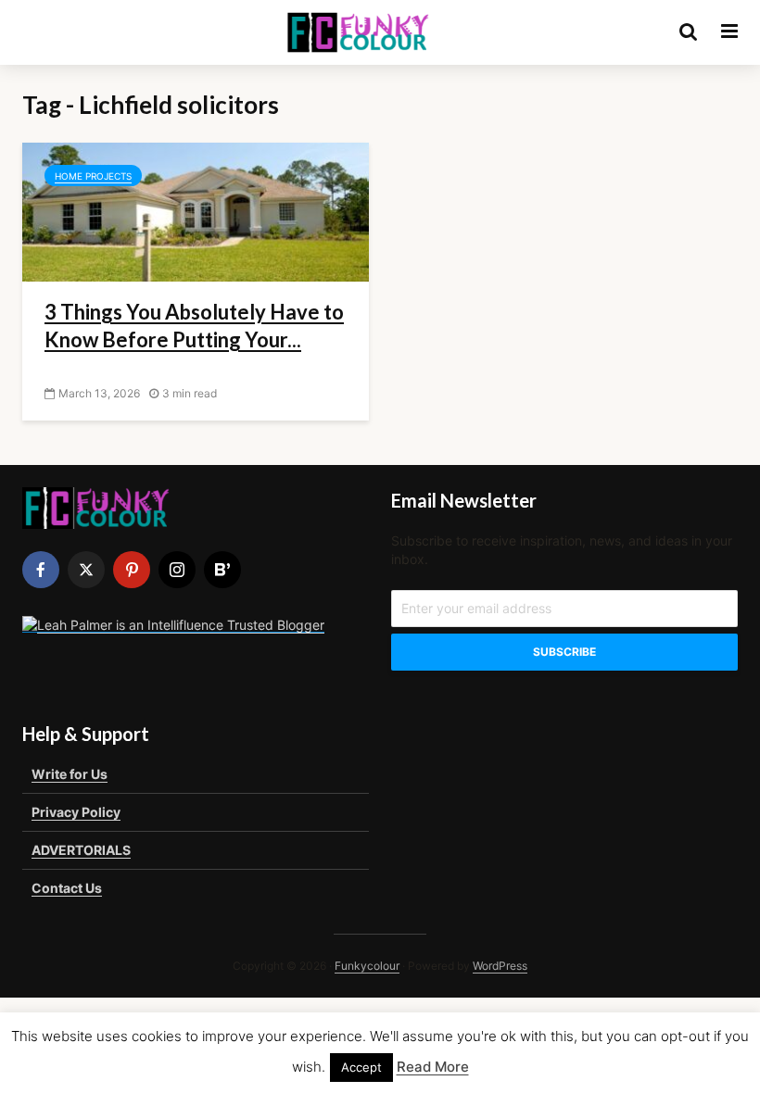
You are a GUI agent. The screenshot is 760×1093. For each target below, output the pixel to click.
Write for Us (70, 774)
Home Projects (93, 176)
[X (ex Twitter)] (86, 569)
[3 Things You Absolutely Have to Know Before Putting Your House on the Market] (195, 210)
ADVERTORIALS (81, 850)
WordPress (500, 966)
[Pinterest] (131, 569)
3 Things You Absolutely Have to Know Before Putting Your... (194, 325)
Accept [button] (361, 1067)
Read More (433, 1066)
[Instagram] (177, 569)
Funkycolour (367, 966)
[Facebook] (40, 569)
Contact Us (67, 888)
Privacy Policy (76, 812)
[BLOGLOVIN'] (222, 569)
